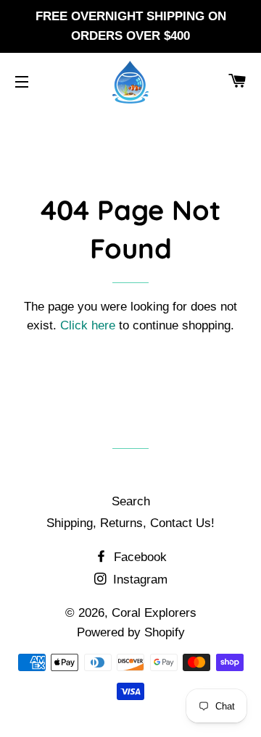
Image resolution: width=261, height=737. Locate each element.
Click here (87, 325)
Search (131, 501)
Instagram (138, 579)
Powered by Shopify (131, 632)
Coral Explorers (154, 613)
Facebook (138, 557)
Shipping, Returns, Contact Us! (130, 523)
